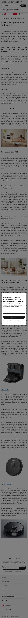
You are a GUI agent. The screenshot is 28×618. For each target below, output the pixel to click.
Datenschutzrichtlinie (7, 320)
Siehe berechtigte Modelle (12, 306)
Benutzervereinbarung (17, 320)
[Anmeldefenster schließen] (24, 295)
